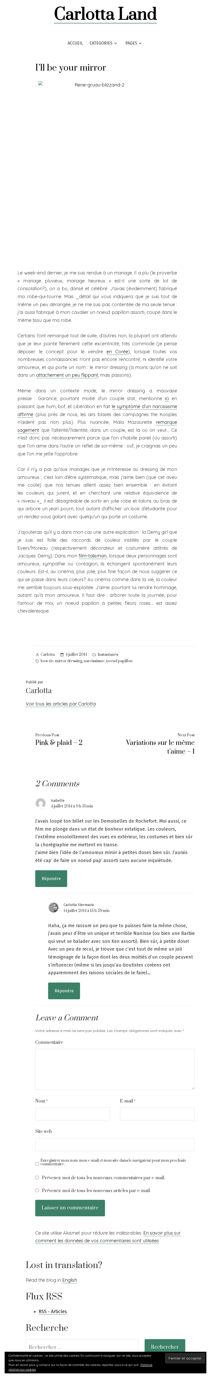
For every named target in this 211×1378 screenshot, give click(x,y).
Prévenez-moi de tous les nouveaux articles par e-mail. (96, 1191)
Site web (43, 1131)
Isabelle (58, 800)
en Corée (117, 352)
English (69, 1280)
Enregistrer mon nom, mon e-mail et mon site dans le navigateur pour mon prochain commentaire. (113, 1162)
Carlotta (48, 654)
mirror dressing (68, 661)
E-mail (127, 1101)
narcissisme (94, 661)
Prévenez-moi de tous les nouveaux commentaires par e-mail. (103, 1178)
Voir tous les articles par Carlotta (61, 704)
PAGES (131, 43)
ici (167, 398)
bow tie (47, 661)
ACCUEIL (75, 43)
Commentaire (49, 1042)
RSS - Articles (53, 1311)
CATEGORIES (101, 43)
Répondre (51, 878)
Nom (41, 1101)
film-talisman (93, 556)
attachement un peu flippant (67, 375)
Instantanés (108, 654)
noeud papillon (119, 661)
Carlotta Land (105, 14)
